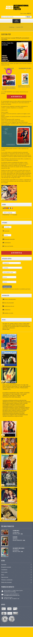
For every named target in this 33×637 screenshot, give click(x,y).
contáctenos (7, 309)
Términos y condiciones (6, 580)
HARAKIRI (15, 537)
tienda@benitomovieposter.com (11, 595)
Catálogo (11, 27)
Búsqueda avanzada (6, 567)
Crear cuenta (4, 572)
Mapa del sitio (4, 577)
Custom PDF (19, 27)
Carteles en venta (8, 313)
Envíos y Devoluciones (10, 299)
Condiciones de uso (9, 306)
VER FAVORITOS (16, 253)
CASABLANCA (16, 530)
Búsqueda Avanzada (9, 239)
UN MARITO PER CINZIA (18, 548)
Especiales (3, 564)
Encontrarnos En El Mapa (10, 592)
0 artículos (6, 231)
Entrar (2, 574)
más (22, 534)
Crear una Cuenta (8, 246)
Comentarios (7, 242)
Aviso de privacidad (9, 302)
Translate (14, 214)
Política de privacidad (6, 582)
